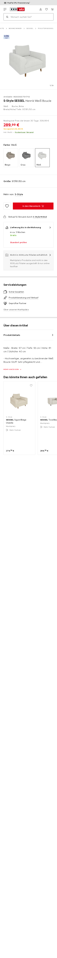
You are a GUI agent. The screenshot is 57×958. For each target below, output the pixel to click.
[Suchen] (7, 16)
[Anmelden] (41, 9)
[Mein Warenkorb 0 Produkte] (52, 9)
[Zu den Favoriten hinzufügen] (7, 206)
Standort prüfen (18, 242)
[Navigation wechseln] (5, 9)
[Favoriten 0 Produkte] (46, 9)
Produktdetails (12, 335)
